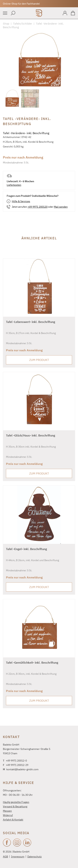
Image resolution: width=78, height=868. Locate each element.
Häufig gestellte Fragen (16, 802)
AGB (5, 856)
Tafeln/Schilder (22, 23)
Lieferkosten (14, 185)
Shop (6, 23)
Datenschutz (34, 856)
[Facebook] (7, 843)
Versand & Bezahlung (15, 806)
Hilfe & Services (21, 201)
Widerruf (8, 815)
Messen (7, 810)
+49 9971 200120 (38, 206)
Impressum (17, 856)
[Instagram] (17, 843)
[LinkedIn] (27, 843)
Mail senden (61, 206)
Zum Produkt (39, 360)
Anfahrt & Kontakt (13, 819)
